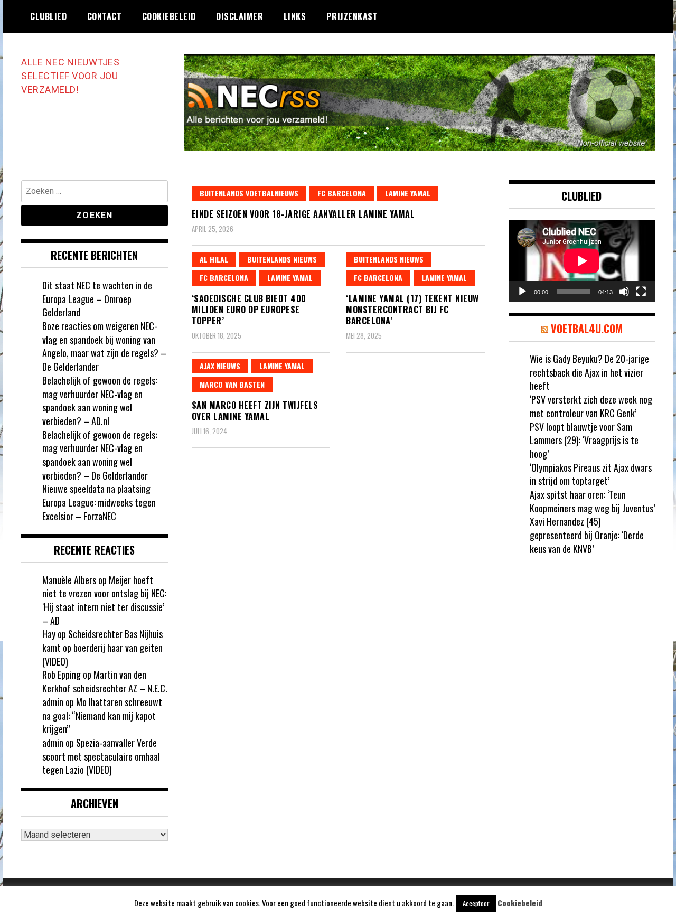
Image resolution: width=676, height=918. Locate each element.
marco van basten (232, 384)
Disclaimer (239, 16)
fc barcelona (341, 193)
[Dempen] (624, 291)
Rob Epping (61, 674)
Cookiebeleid (169, 16)
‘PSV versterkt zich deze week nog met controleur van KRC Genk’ (591, 406)
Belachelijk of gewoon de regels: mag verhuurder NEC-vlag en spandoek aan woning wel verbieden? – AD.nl (99, 400)
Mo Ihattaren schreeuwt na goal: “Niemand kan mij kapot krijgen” (102, 715)
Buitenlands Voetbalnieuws (249, 193)
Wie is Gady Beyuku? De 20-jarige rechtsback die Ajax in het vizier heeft (589, 372)
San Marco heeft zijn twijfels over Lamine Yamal (255, 411)
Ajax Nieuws (220, 365)
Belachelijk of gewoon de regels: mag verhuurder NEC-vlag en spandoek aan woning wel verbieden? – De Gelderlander (99, 455)
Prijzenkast (352, 16)
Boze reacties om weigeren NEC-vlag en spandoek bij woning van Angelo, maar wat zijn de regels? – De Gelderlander (104, 346)
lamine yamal (407, 193)
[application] (582, 261)
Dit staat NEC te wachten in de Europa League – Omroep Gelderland (97, 298)
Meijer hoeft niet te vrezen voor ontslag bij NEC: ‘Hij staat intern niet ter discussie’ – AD (104, 600)
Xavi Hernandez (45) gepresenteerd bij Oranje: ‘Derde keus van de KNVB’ (587, 534)
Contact (104, 16)
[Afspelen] (522, 291)
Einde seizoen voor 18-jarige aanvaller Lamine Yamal (303, 214)
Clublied (48, 16)
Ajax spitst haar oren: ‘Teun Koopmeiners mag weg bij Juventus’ (592, 501)
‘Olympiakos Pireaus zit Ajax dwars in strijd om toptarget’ (591, 474)
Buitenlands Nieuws (282, 259)
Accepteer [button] (476, 903)
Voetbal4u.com (587, 328)
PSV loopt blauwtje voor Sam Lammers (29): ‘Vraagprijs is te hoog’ (584, 440)
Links (295, 16)
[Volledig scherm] (641, 291)
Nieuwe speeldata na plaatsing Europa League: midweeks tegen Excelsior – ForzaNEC (99, 502)
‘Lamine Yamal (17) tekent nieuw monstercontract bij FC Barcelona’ (412, 309)
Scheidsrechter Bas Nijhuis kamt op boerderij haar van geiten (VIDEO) (102, 647)
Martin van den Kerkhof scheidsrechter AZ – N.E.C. (104, 681)
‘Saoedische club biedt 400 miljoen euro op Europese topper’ (249, 309)
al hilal (214, 259)
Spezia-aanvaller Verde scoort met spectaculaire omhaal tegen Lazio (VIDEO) (101, 756)
